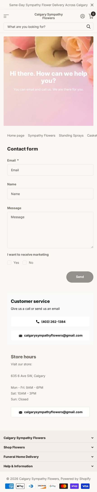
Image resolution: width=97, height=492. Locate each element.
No (31, 262)
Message (14, 208)
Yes (16, 262)
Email (13, 160)
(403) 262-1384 (53, 322)
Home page (15, 135)
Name (11, 184)
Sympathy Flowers (41, 135)
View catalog (6, 16)
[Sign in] (82, 16)
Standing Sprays (71, 135)
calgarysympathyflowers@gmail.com (53, 335)
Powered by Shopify (76, 479)
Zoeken (88, 26)
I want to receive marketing (28, 254)
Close (92, 5)
